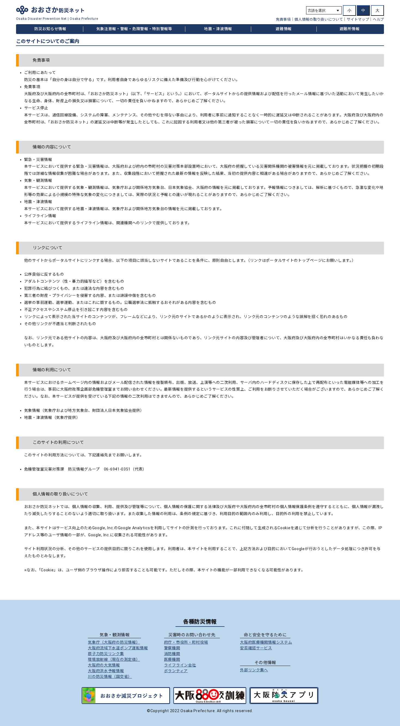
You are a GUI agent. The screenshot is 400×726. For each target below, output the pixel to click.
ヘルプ (378, 19)
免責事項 (283, 19)
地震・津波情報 (218, 29)
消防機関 (172, 654)
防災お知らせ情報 (50, 29)
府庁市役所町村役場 (186, 642)
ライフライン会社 (180, 665)
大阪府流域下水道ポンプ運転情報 (118, 648)
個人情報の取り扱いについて (318, 19)
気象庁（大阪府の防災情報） (114, 642)
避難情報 (284, 29)
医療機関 (172, 659)
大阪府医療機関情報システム (266, 642)
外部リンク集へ (254, 670)
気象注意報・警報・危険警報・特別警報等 (134, 29)
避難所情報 (350, 29)
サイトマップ (358, 19)
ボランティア (176, 671)
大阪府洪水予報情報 (106, 671)
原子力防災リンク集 (106, 654)
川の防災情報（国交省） (110, 676)
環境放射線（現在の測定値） (114, 659)
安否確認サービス (256, 648)
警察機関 (172, 648)
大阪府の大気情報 (104, 665)
